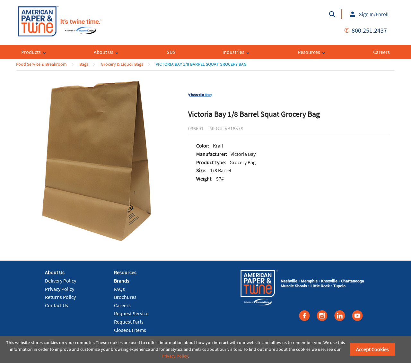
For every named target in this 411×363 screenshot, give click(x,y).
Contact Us (56, 305)
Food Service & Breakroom (41, 64)
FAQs (119, 289)
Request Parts (129, 321)
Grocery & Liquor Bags (122, 64)
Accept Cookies (372, 349)
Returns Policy (60, 297)
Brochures (125, 297)
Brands (121, 280)
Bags (83, 64)
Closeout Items (130, 330)
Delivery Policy (60, 280)
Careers (122, 305)
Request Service (131, 313)
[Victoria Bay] (200, 94)
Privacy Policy (59, 289)
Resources (125, 272)
